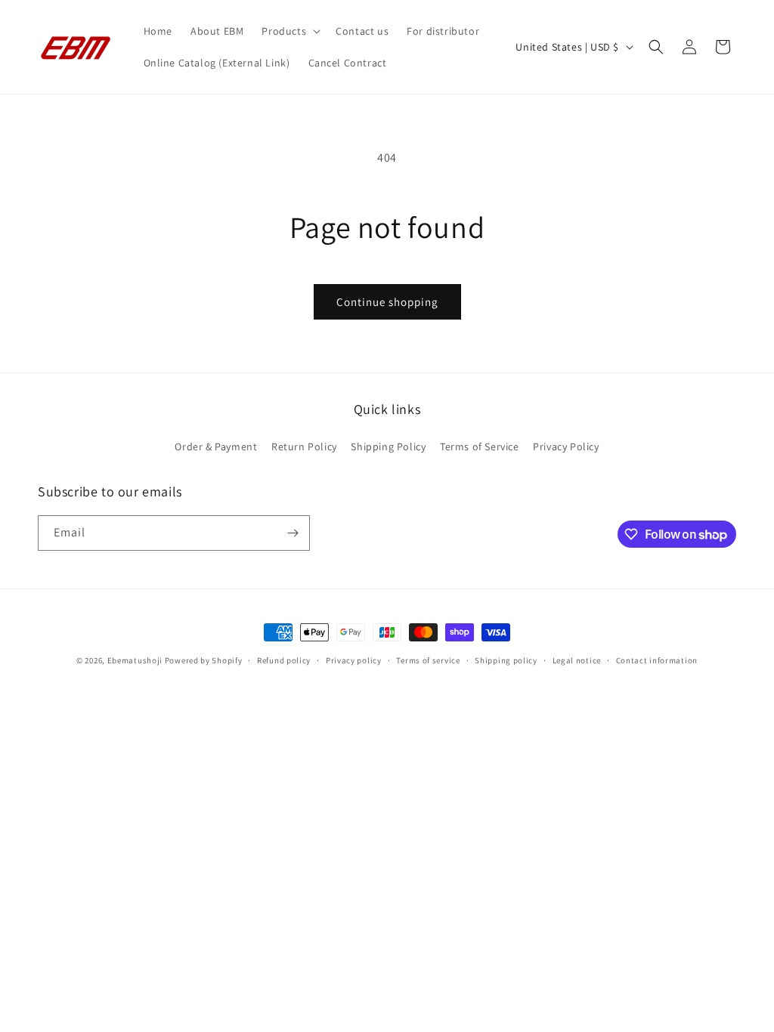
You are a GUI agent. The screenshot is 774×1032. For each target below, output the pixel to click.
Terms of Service (479, 446)
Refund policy (284, 660)
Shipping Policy (388, 446)
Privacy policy (354, 660)
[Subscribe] (292, 533)
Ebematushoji (135, 660)
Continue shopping (387, 302)
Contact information (657, 660)
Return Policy (304, 446)
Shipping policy (506, 660)
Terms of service (428, 660)
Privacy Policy (566, 446)
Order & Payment (216, 446)
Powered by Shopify (204, 660)
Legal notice (577, 660)
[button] (289, 31)
